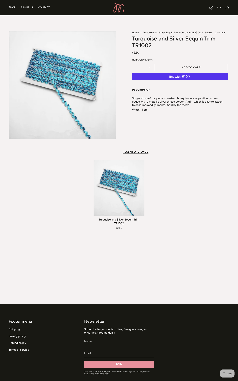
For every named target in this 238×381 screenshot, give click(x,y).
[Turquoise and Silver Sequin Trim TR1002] (119, 188)
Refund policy (17, 343)
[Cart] (227, 7)
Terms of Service (96, 373)
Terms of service (19, 349)
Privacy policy (17, 336)
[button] (12, 7)
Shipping (14, 329)
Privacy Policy (143, 371)
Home (135, 32)
